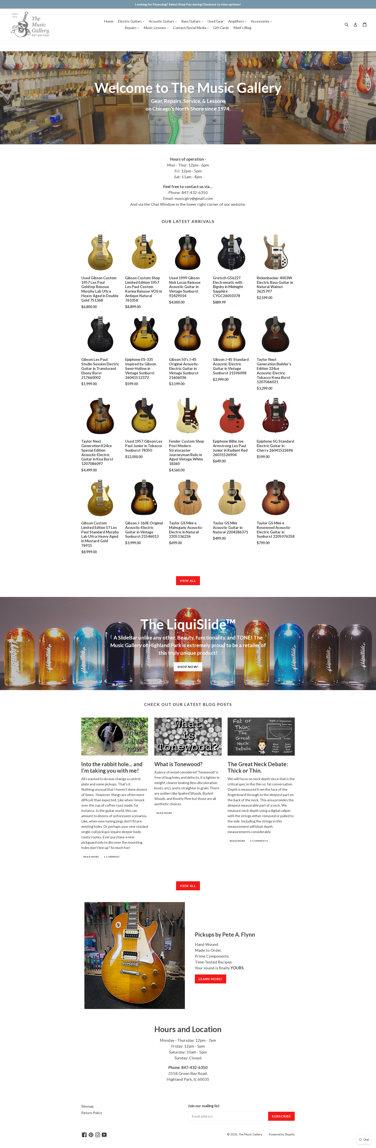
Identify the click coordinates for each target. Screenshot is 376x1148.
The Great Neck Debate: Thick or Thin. (258, 767)
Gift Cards (221, 27)
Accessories (260, 21)
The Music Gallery (250, 1134)
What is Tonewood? (178, 764)
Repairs (131, 27)
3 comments (259, 840)
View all (188, 580)
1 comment (112, 856)
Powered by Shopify (282, 1134)
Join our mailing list (204, 1106)
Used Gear (216, 21)
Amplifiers (236, 21)
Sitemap (87, 1106)
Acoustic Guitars (162, 21)
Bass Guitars (191, 21)
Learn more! (210, 979)
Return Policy (91, 1113)
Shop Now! (188, 667)
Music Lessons (155, 27)
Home (108, 21)
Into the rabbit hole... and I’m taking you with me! (112, 767)
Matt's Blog (242, 27)
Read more (91, 856)
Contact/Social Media (190, 27)
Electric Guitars (130, 21)
